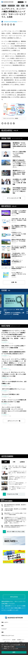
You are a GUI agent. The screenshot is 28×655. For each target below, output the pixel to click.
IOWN (4, 5)
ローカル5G (11, 5)
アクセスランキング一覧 (12, 494)
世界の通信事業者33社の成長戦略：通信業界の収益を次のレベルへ (15, 505)
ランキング (3, 628)
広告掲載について (20, 639)
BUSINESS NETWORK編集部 (10, 21)
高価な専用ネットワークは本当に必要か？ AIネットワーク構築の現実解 (15, 514)
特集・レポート (4, 622)
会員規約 (20, 641)
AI (17, 5)
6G (22, 5)
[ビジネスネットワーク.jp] (7, 2)
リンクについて (14, 641)
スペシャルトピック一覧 (14, 198)
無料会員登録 (14, 596)
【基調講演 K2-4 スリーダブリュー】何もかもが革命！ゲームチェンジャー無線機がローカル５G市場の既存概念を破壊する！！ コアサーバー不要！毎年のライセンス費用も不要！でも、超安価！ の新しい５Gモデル (15, 520)
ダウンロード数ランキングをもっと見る (15, 531)
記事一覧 (14, 282)
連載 (2, 632)
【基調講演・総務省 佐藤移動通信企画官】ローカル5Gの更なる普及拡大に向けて (15, 526)
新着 (2, 625)
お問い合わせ (7, 641)
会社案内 (14, 639)
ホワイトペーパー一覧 (14, 421)
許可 (14, 652)
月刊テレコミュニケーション (7, 635)
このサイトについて (6, 639)
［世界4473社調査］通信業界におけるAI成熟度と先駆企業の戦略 (15, 509)
